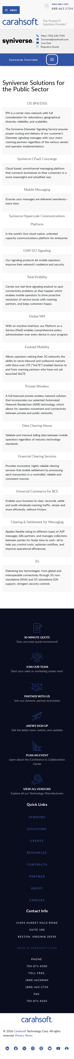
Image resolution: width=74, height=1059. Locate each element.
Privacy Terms (23, 1035)
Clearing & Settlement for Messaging (37, 522)
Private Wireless (37, 386)
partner (37, 876)
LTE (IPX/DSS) (37, 103)
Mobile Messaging (37, 189)
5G (37, 561)
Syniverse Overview (23, 60)
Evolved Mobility (37, 347)
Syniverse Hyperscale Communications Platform (37, 220)
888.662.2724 (62, 8)
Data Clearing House (37, 425)
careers (37, 900)
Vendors (37, 817)
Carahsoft (20, 1031)
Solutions (37, 829)
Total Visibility (37, 277)
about (37, 888)
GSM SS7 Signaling (37, 250)
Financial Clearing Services (37, 456)
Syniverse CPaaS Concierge (37, 159)
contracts (37, 864)
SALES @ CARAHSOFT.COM (37, 947)
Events (37, 841)
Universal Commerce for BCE (37, 491)
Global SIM (37, 316)
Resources (37, 853)
